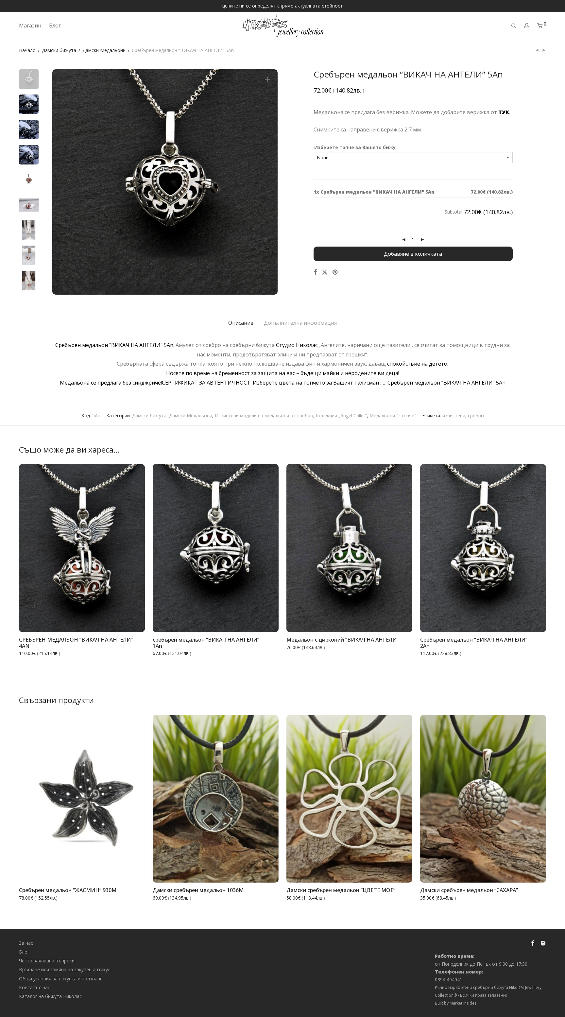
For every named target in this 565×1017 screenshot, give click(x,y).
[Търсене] (513, 26)
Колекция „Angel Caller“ (341, 415)
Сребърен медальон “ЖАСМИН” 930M (67, 890)
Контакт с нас (34, 987)
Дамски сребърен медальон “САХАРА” (469, 890)
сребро (476, 415)
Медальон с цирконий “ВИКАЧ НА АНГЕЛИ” (342, 639)
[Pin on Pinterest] (335, 272)
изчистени (453, 415)
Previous (61, 182)
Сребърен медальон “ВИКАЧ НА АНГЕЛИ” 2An (473, 642)
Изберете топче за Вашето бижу (355, 147)
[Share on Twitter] (325, 272)
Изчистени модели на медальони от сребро (264, 415)
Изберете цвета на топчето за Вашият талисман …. (320, 382)
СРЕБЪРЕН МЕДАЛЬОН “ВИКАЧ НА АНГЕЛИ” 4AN (76, 642)
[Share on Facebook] (315, 272)
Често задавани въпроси (47, 960)
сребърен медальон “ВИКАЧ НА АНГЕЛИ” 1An (206, 642)
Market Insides (463, 1003)
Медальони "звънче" (392, 415)
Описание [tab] (240, 322)
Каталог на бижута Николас (50, 996)
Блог (55, 25)
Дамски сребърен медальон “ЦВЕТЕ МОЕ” (340, 890)
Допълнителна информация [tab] (300, 322)
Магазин (30, 25)
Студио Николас (296, 345)
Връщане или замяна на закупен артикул (65, 969)
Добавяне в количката (413, 253)
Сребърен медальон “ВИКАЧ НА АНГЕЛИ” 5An (114, 345)
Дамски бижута (59, 50)
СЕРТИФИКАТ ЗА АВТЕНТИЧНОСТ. (207, 382)
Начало (27, 50)
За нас (26, 943)
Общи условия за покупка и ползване (61, 978)
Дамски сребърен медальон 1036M (198, 890)
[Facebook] (532, 942)
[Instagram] (543, 942)
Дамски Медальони (104, 50)
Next (268, 182)
